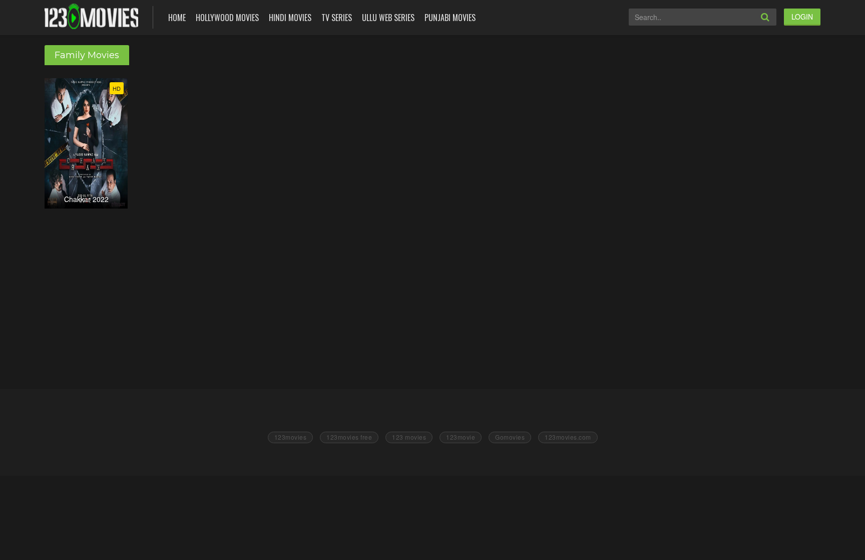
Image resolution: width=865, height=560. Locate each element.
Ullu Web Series (388, 18)
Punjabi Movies (450, 18)
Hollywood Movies (227, 18)
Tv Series (336, 18)
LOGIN (802, 17)
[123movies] (91, 16)
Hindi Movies (290, 18)
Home (177, 18)
